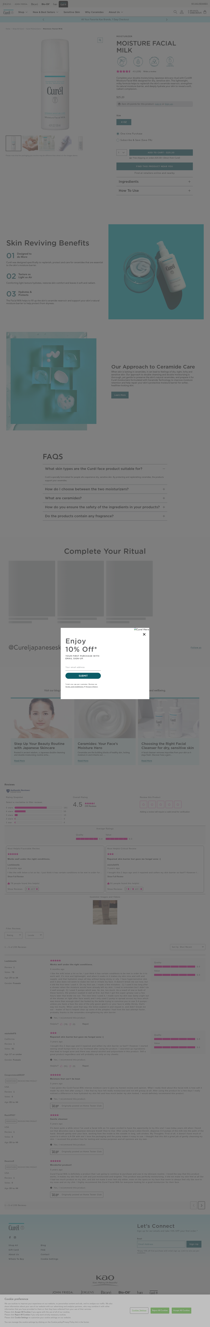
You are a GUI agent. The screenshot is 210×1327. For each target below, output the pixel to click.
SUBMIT (83, 675)
